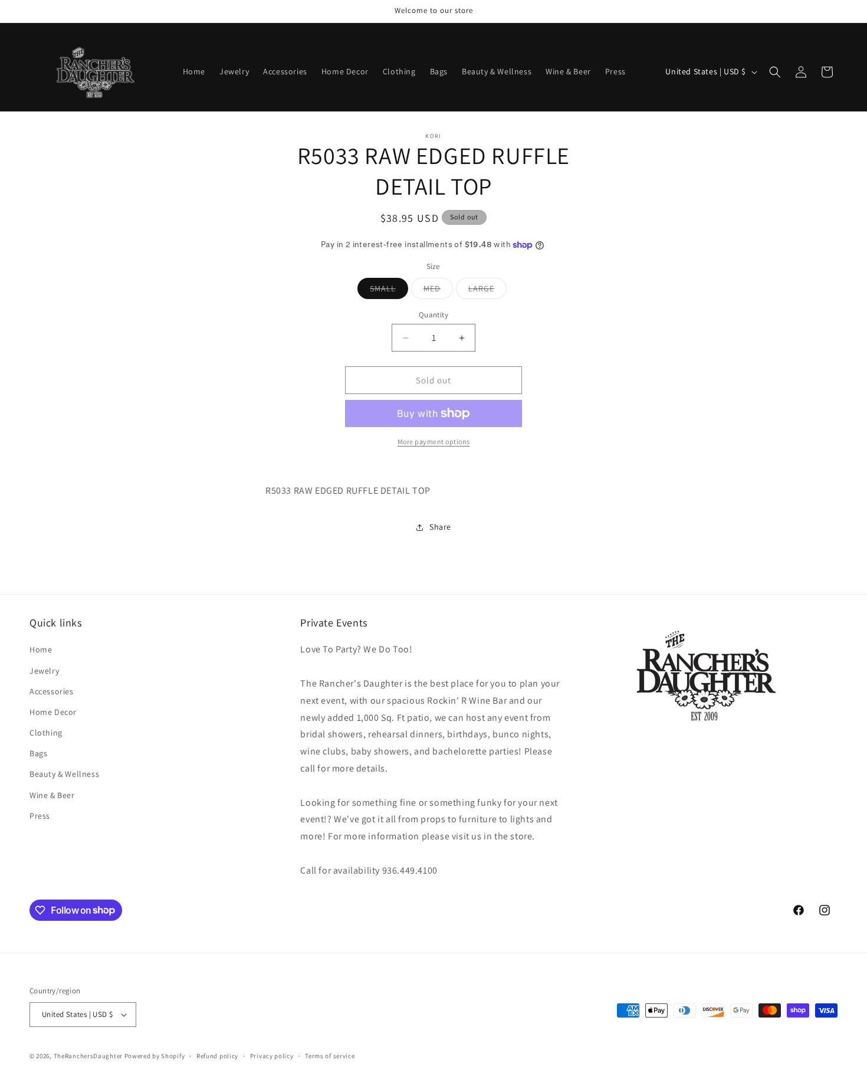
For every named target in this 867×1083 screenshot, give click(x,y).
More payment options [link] (434, 441)
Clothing (46, 732)
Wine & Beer (52, 795)
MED (438, 291)
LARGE (487, 291)
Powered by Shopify (154, 1056)
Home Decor (53, 712)
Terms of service (329, 1056)
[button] (775, 72)
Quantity (433, 315)
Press (39, 815)
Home (40, 649)
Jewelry (44, 670)
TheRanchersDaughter (88, 1056)
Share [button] (440, 526)
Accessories (51, 691)
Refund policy (217, 1056)
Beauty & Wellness (64, 774)
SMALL (389, 291)
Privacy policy (272, 1056)
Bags (38, 753)
